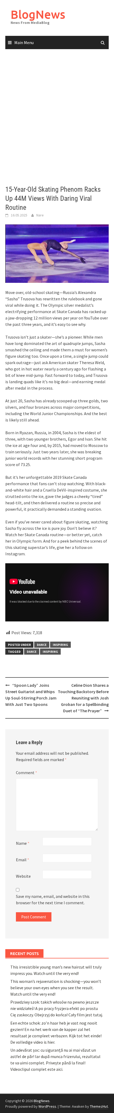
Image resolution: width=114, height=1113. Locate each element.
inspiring (60, 645)
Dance (32, 652)
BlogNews (38, 14)
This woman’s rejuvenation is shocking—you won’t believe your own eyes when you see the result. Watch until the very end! (55, 988)
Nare (40, 215)
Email (22, 859)
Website (23, 876)
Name (22, 843)
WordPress (47, 1106)
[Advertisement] (57, 117)
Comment (26, 772)
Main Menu (24, 42)
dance (42, 645)
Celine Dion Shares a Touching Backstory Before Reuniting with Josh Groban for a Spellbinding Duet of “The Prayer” (83, 698)
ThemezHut (99, 1106)
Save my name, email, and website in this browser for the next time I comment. (53, 899)
